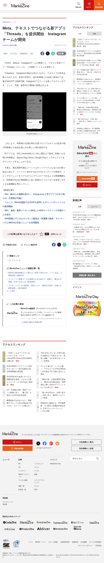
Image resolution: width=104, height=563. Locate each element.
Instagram (23, 53)
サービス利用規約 (95, 542)
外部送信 (98, 545)
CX (32, 53)
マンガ (36, 467)
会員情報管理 (65, 542)
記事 (79, 206)
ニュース (14, 53)
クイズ (36, 471)
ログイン (88, 185)
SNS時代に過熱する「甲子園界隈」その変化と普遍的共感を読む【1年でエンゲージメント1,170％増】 (52, 407)
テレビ (36, 486)
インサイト (22, 471)
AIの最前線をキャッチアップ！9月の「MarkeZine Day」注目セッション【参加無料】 (86, 266)
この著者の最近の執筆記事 (31, 322)
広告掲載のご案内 (86, 442)
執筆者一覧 (22, 489)
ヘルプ (30, 542)
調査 (35, 474)
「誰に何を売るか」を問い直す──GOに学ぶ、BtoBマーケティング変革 (53, 395)
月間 (94, 34)
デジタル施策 (23, 480)
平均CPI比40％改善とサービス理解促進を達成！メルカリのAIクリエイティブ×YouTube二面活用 (19, 380)
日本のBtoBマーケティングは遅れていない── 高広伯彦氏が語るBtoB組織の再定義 (19, 369)
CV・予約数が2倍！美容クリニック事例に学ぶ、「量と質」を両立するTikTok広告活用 (19, 392)
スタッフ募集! (53, 542)
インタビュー (38, 463)
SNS (5, 53)
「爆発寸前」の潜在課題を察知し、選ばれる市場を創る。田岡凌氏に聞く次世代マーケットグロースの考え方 (52, 383)
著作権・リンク (40, 542)
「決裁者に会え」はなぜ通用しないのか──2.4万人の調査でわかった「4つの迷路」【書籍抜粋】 (86, 229)
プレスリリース (14, 260)
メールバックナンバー (89, 172)
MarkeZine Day (55, 463)
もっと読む (10, 290)
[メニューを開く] (5, 5)
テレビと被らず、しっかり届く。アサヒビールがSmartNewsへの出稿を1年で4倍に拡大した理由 (53, 370)
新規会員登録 (88, 178)
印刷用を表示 (11, 244)
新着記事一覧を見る (87, 275)
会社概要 (84, 542)
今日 (79, 34)
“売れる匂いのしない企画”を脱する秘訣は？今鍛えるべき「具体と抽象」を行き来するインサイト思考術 (52, 356)
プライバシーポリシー (85, 545)
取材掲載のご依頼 (86, 448)
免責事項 (75, 542)
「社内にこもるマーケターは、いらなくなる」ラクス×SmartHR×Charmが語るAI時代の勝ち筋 (19, 356)
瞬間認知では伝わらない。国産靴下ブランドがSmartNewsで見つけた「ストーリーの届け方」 (19, 403)
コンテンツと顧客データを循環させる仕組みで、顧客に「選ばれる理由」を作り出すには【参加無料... (35, 280)
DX (19, 463)
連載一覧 (21, 486)
